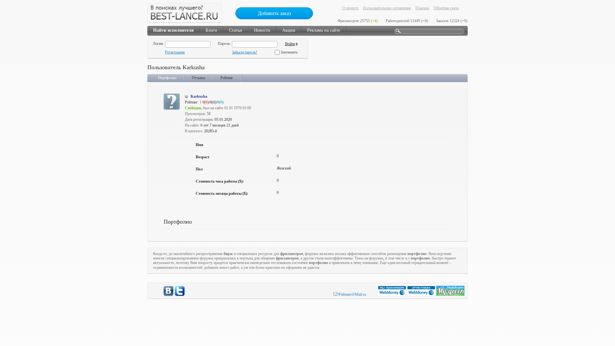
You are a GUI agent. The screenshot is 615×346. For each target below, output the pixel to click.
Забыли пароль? (244, 52)
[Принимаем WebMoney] (392, 294)
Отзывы (198, 78)
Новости (262, 30)
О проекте (350, 8)
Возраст (202, 157)
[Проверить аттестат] (421, 294)
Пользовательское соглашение (387, 8)
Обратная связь (446, 8)
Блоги (211, 30)
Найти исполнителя (173, 30)
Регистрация (175, 52)
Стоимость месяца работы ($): (222, 193)
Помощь (422, 8)
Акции (288, 30)
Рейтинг (226, 78)
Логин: (158, 43)
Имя (199, 145)
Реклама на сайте (323, 30)
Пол (199, 169)
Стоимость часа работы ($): (220, 181)
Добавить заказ (274, 13)
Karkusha (199, 96)
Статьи (235, 30)
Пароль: (224, 43)
